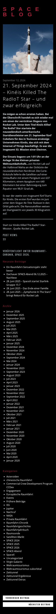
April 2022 (12, 400)
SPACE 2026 (22, 254)
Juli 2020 (11, 446)
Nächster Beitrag (41, 604)
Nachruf (11, 512)
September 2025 (15, 318)
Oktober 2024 (14, 354)
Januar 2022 (13, 403)
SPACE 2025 (12, 544)
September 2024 (15, 357)
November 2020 (15, 435)
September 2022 (15, 396)
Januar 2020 (13, 460)
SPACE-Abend (14, 551)
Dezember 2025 (15, 315)
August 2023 (13, 375)
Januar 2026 (13, 311)
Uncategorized (14, 558)
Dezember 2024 (15, 347)
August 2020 (13, 442)
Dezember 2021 (15, 407)
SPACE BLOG (23, 11)
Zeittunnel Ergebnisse (18, 576)
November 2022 (15, 393)
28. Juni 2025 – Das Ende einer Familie (27, 288)
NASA (9, 515)
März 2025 (12, 336)
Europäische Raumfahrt (19, 494)
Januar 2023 (13, 386)
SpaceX (10, 554)
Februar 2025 (13, 339)
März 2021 (12, 421)
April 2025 (12, 332)
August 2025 (13, 322)
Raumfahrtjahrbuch (17, 529)
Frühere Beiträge (15, 501)
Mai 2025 (11, 329)
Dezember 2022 (15, 389)
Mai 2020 (11, 453)
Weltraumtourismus (17, 565)
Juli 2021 (11, 418)
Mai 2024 (11, 361)
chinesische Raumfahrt (19, 480)
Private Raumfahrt (16, 519)
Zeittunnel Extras (16, 579)
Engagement (13, 490)
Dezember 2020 (15, 432)
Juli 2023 (11, 379)
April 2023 (12, 382)
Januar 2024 (13, 364)
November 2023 (15, 368)
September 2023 (15, 371)
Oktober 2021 (14, 414)
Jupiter (10, 508)
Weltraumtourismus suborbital (24, 569)
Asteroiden (12, 476)
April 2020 (12, 457)
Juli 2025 (11, 325)
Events (10, 497)
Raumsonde (13, 533)
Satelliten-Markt (15, 537)
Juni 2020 (11, 450)
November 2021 (15, 410)
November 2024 (15, 350)
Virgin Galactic (14, 561)
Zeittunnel (12, 572)
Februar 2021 (13, 425)
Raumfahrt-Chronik (17, 522)
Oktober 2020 (14, 439)
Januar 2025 (13, 343)
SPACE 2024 (12, 540)
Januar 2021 (13, 428)
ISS (8, 505)
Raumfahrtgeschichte (18, 526)
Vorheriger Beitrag (29, 597)
